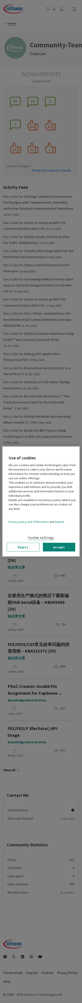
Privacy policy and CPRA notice (29, 522)
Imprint (59, 522)
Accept (59, 547)
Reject (23, 547)
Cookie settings (41, 537)
